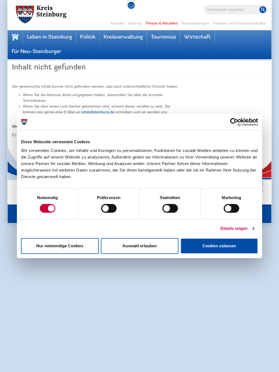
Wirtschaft (197, 37)
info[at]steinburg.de (97, 112)
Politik (87, 37)
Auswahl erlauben (139, 245)
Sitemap (135, 23)
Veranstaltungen (195, 23)
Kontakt (117, 23)
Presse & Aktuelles (162, 23)
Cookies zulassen (219, 245)
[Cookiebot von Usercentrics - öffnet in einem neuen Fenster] (234, 122)
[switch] (109, 208)
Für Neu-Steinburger (36, 51)
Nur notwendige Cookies (59, 245)
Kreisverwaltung (123, 37)
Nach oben (248, 364)
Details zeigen (233, 228)
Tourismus (163, 37)
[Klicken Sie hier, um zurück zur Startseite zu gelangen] (15, 37)
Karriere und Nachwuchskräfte (239, 23)
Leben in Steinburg (49, 37)
